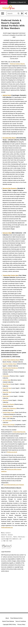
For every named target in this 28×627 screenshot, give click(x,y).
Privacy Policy (21, 624)
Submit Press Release (8, 621)
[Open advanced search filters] (22, 13)
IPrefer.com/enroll (12, 452)
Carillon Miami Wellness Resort (11, 360)
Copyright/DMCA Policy (9, 624)
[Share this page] (26, 13)
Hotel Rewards (18, 432)
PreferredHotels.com (7, 527)
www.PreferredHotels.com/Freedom (14, 484)
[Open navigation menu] (2, 13)
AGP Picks (4, 2)
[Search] (18, 13)
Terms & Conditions (20, 621)
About (7, 618)
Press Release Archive (16, 618)
